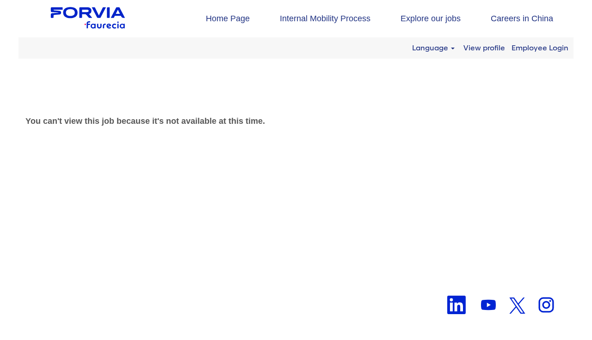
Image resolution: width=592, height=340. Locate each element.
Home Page (228, 18)
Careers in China (522, 18)
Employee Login (540, 48)
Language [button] (431, 48)
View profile (484, 48)
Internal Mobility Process (325, 18)
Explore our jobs (431, 18)
